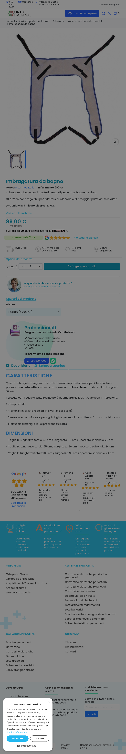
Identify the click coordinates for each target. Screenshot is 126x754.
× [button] (49, 702)
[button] (28, 745)
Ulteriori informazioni (17, 732)
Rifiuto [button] (39, 738)
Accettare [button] (17, 738)
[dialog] (27, 724)
